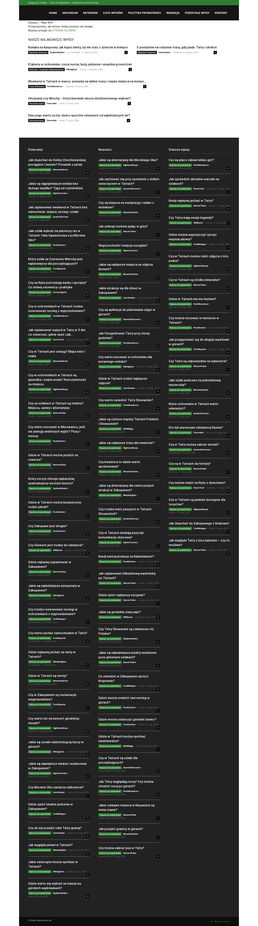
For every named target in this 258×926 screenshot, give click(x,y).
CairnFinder (164, 52)
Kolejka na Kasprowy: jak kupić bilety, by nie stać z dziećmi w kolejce (78, 47)
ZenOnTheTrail (60, 216)
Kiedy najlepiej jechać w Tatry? (191, 200)
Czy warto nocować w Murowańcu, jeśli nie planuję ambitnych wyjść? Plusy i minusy (56, 431)
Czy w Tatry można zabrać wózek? (194, 444)
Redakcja (173, 13)
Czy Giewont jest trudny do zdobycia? (55, 545)
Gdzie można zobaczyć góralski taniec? (127, 719)
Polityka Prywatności (144, 13)
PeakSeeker (59, 245)
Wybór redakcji (222, 921)
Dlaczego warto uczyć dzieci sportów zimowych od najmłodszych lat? (79, 115)
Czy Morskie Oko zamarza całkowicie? (56, 787)
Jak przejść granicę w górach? (120, 829)
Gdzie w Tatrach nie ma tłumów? (192, 299)
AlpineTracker (60, 193)
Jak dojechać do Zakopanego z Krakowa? (199, 523)
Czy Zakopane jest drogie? (47, 526)
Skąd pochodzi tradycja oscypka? (123, 245)
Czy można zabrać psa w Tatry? (121, 848)
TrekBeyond (59, 268)
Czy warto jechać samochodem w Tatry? (57, 633)
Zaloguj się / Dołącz (37, 2)
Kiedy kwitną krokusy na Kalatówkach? (126, 556)
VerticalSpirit (59, 292)
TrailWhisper (59, 618)
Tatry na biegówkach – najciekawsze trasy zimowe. (74, 2)
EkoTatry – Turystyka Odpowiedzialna (46, 69)
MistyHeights (59, 661)
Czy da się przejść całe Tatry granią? (55, 828)
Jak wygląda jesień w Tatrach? (50, 845)
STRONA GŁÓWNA (64, 30)
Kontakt (221, 13)
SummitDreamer (132, 188)
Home (53, 13)
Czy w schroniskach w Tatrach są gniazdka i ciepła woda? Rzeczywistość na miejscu (57, 379)
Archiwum (70, 13)
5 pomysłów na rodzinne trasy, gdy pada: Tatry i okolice (177, 47)
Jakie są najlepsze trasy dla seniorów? (126, 443)
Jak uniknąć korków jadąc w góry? (123, 226)
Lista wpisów (113, 13)
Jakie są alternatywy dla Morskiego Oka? (128, 160)
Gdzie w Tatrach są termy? (47, 676)
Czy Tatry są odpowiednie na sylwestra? (198, 361)
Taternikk (51, 103)
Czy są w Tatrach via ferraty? (190, 463)
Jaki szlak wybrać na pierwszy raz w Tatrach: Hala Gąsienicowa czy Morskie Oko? (56, 235)
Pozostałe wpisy (197, 13)
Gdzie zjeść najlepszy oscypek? (121, 595)
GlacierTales (129, 231)
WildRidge (128, 428)
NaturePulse (59, 412)
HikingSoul (71, 69)
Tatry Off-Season (37, 86)
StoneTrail (58, 339)
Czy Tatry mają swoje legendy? (191, 217)
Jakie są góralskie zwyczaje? (119, 612)
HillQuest (57, 550)
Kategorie (90, 13)
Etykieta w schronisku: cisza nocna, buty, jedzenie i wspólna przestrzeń (80, 64)
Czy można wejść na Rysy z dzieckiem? (197, 483)
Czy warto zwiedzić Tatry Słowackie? (125, 400)
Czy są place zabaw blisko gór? (191, 160)
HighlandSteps (60, 389)
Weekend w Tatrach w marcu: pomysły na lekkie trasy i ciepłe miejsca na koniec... (87, 81)
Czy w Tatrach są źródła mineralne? (194, 280)
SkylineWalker (57, 52)
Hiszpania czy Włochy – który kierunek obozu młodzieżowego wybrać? (79, 98)
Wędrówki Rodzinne (38, 52)
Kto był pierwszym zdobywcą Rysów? (196, 427)
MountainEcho (60, 169)
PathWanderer (55, 86)
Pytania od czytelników (39, 169)
